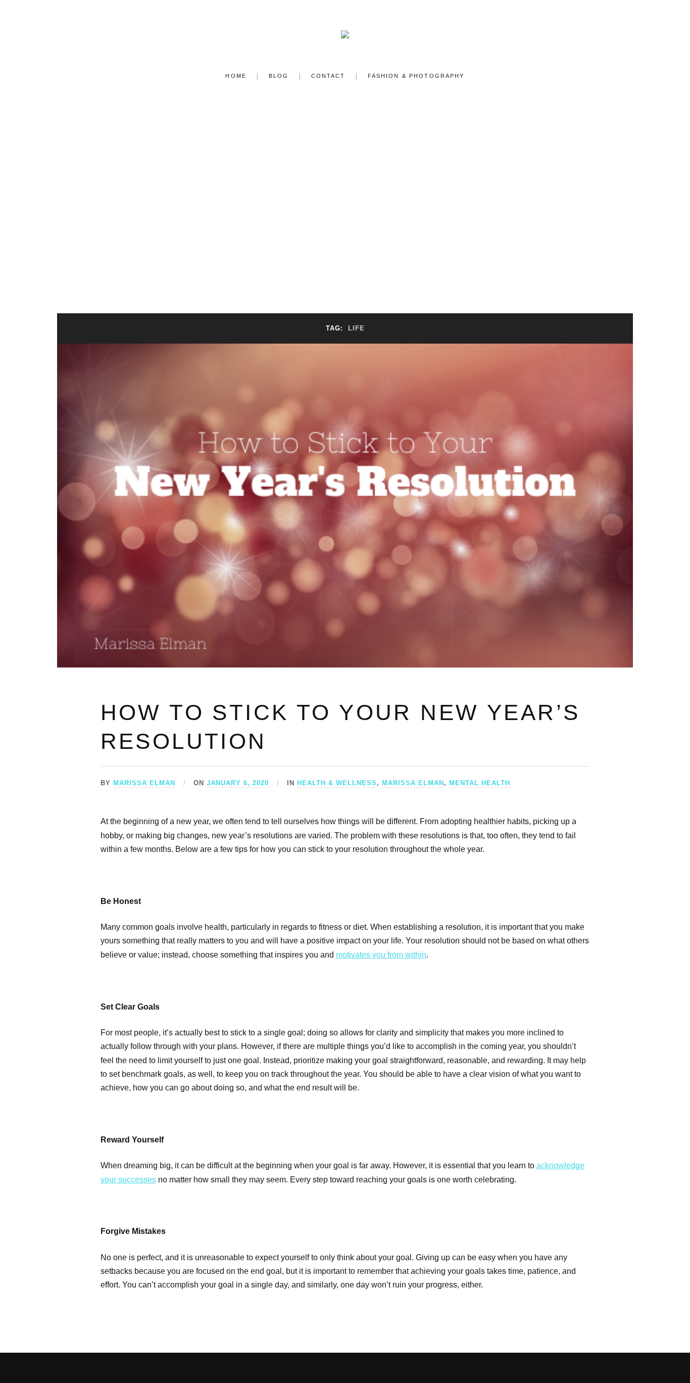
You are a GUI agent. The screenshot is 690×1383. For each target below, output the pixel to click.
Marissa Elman (144, 783)
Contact (328, 76)
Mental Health (479, 783)
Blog (279, 76)
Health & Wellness (337, 783)
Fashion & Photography (416, 76)
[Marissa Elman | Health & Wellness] (345, 31)
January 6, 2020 (238, 783)
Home (236, 76)
